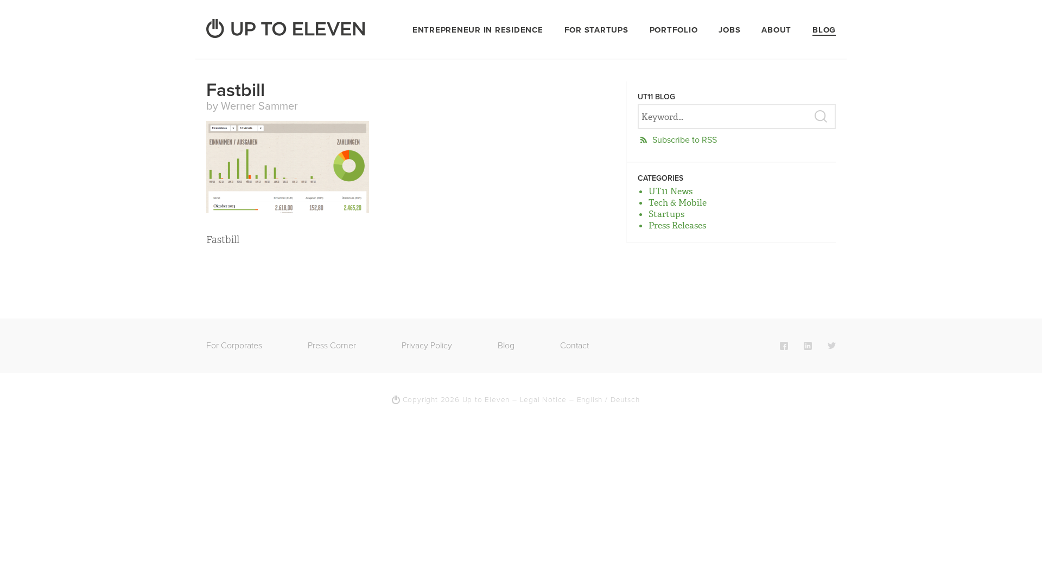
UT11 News (670, 191)
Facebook (784, 346)
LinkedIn (808, 346)
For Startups (596, 30)
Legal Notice (543, 400)
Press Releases (677, 225)
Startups (666, 214)
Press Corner (332, 345)
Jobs (729, 30)
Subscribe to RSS (684, 140)
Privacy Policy (427, 345)
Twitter (832, 346)
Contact (574, 345)
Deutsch (625, 400)
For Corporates (234, 345)
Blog (824, 30)
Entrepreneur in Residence (477, 30)
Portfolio (674, 30)
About (776, 30)
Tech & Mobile (678, 202)
